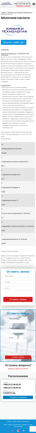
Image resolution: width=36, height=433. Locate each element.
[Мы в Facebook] (12, 431)
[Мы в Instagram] (18, 431)
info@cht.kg (9, 393)
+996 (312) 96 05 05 (22, 4)
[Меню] (33, 4)
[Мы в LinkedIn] (23, 431)
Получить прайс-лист (13, 42)
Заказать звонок (23, 6)
